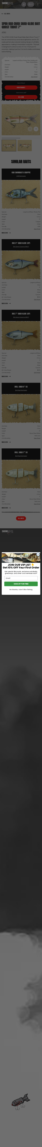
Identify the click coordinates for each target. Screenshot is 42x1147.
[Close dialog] (38, 554)
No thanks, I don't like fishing (20, 590)
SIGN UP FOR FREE (21, 584)
